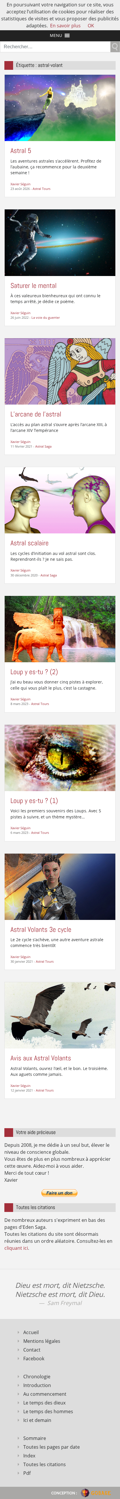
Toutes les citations (44, 1464)
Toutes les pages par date (51, 1447)
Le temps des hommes (48, 1411)
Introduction (37, 1385)
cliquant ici (16, 1248)
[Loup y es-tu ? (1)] (60, 757)
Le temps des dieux (44, 1403)
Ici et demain (37, 1420)
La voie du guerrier (45, 317)
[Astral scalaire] (60, 499)
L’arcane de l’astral (35, 414)
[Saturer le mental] (60, 242)
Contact (31, 1350)
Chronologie (36, 1376)
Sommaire (34, 1438)
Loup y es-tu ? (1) (34, 800)
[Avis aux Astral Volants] (60, 1015)
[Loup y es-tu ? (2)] (60, 628)
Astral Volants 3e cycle (40, 929)
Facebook (33, 1358)
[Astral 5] (60, 107)
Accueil (31, 1332)
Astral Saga (43, 446)
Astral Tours (41, 188)
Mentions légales (41, 1341)
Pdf (27, 1473)
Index (29, 1455)
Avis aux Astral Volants (40, 1057)
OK (91, 25)
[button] (56, 35)
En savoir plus (65, 25)
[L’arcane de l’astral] (60, 371)
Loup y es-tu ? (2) (34, 671)
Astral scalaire (29, 542)
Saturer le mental (33, 285)
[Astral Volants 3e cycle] (60, 886)
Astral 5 (20, 150)
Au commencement (44, 1394)
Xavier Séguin (20, 184)
